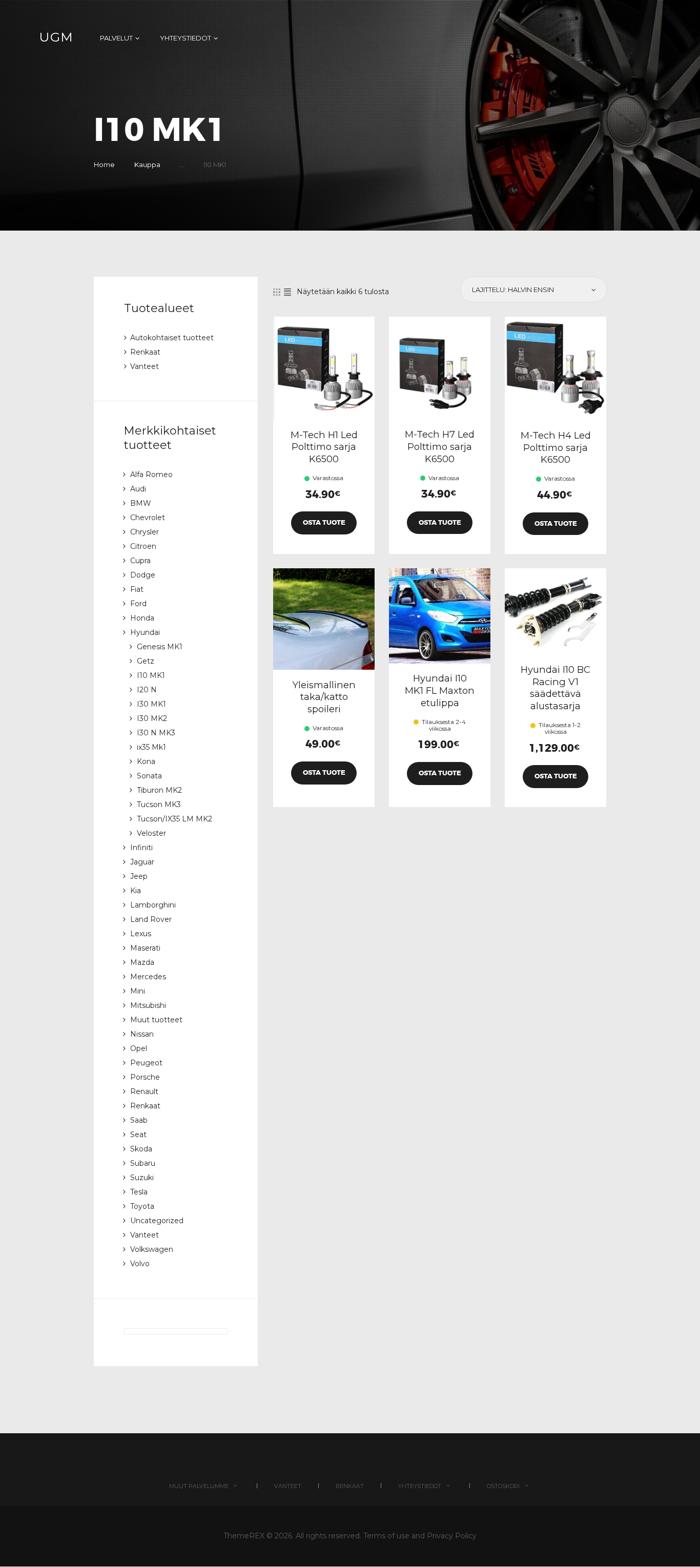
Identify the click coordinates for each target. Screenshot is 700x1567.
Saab (139, 1120)
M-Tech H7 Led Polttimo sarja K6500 (440, 446)
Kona (146, 761)
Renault (144, 1091)
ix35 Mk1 (151, 747)
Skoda (141, 1148)
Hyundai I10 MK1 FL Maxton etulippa (440, 690)
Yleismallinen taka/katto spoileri (324, 697)
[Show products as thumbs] (276, 292)
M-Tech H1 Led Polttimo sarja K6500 (324, 447)
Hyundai (145, 632)
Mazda (142, 962)
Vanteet (144, 366)
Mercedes (148, 976)
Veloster (151, 833)
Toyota (142, 1206)
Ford (138, 603)
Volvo (140, 1263)
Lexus (140, 933)
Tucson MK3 (159, 804)
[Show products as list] (287, 292)
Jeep (139, 876)
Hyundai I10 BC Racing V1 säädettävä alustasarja (555, 688)
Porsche (145, 1077)
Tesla (139, 1192)
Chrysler (144, 532)
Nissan (142, 1034)
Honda (142, 618)
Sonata (149, 775)
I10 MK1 (151, 675)
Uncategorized (156, 1220)
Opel (138, 1048)
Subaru (142, 1163)
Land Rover (151, 919)
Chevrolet (147, 517)
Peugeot (146, 1062)
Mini (137, 991)
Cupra (140, 560)
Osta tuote (324, 522)
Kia (135, 890)
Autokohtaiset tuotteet (172, 337)
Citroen (143, 546)
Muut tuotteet (156, 1019)
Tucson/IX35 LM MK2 (174, 818)
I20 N (147, 689)
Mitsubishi (148, 1005)
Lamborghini (153, 905)
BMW (140, 503)
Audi (138, 488)
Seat (138, 1134)
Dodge (142, 575)
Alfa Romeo (151, 474)
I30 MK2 (152, 718)
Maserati (145, 948)
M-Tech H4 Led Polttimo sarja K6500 (556, 447)
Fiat (136, 589)
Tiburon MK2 (159, 790)
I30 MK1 (151, 704)
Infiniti (141, 847)
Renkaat (145, 352)
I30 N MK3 (156, 732)
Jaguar (142, 862)
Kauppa (147, 164)
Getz (145, 661)
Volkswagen (151, 1249)
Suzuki (142, 1177)
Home (104, 164)
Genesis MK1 (159, 646)
